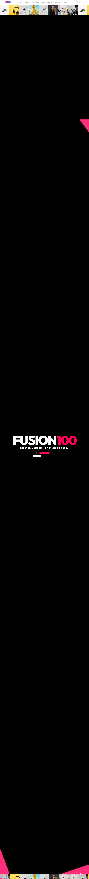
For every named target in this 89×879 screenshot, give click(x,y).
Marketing (50, 2)
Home (21, 2)
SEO (56, 2)
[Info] (36, 453)
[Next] (52, 453)
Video (60, 2)
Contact (66, 2)
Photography (35, 2)
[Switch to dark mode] (83, 3)
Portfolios (27, 2)
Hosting (43, 2)
